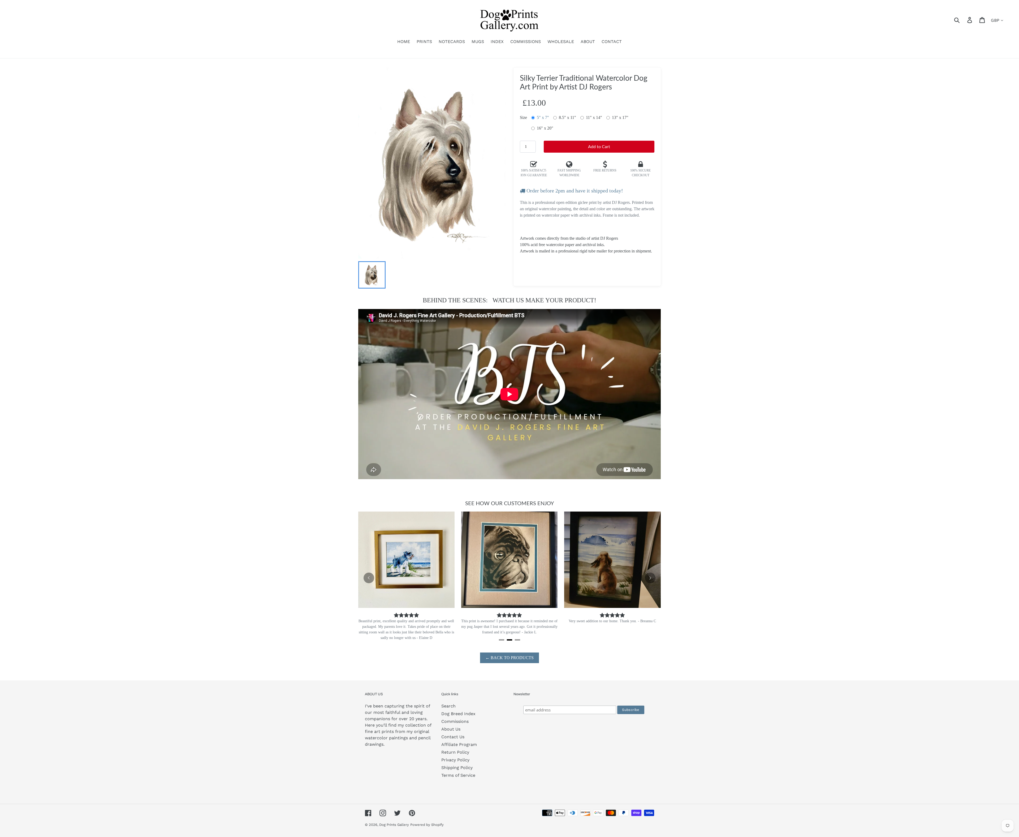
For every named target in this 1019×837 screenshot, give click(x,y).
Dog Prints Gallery (394, 819)
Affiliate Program (459, 738)
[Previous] (369, 575)
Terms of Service (458, 769)
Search (448, 700)
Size (523, 117)
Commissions (455, 715)
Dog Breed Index (458, 708)
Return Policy (455, 746)
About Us (450, 723)
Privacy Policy (455, 754)
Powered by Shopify (427, 819)
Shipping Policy (457, 762)
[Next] (650, 575)
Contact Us (452, 731)
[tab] (501, 634)
